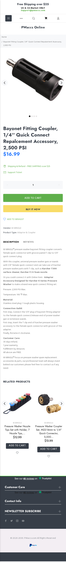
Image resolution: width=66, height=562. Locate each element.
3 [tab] (34, 116)
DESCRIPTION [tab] (11, 241)
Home (4, 37)
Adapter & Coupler (26, 232)
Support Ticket (15, 172)
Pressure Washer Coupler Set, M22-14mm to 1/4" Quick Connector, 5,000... (48, 431)
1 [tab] (29, 116)
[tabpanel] (33, 81)
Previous (5, 83)
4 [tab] (36, 116)
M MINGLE (16, 228)
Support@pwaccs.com (33, 10)
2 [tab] (32, 116)
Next (61, 83)
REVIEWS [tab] (28, 241)
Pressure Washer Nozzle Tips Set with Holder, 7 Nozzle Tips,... (17, 429)
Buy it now (33, 209)
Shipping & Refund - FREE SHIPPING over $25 (29, 166)
